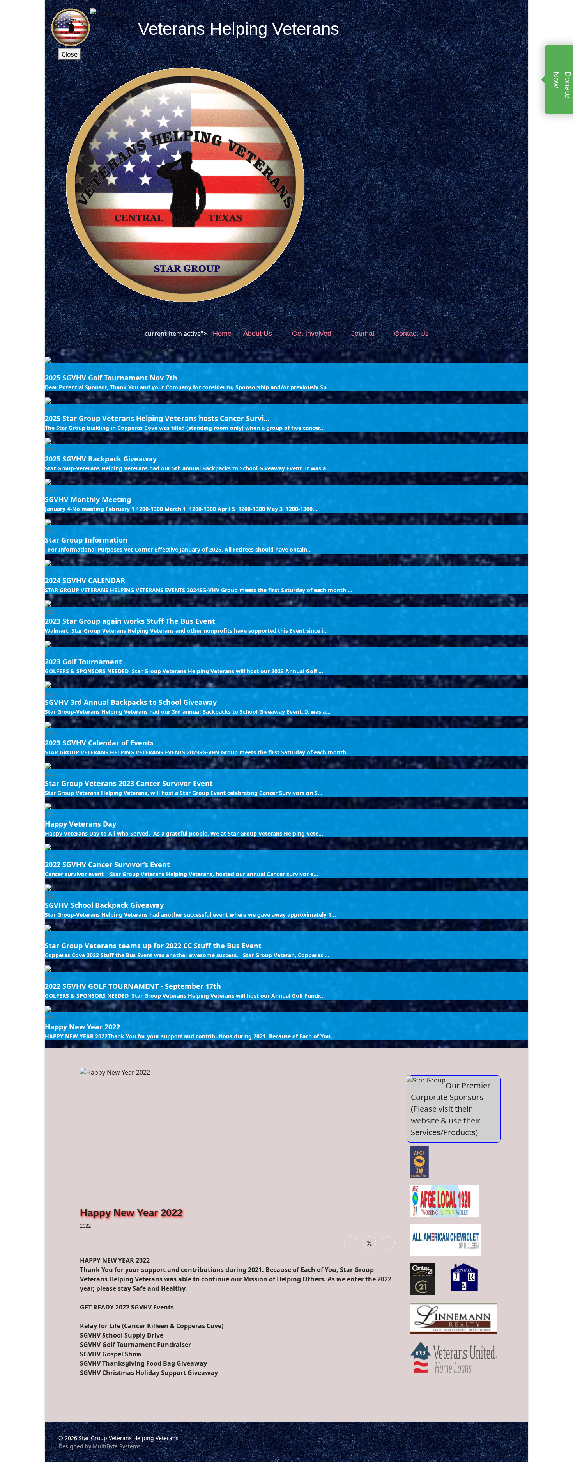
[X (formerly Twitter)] (369, 1242)
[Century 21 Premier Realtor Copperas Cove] (422, 1279)
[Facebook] (350, 1242)
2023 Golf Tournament (83, 661)
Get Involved (311, 333)
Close (70, 54)
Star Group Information (86, 540)
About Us (257, 333)
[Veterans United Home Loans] (453, 1357)
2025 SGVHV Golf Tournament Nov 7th (111, 377)
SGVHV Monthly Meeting (88, 499)
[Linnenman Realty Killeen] (453, 1318)
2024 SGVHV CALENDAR (85, 580)
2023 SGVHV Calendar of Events (99, 742)
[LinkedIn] (388, 1242)
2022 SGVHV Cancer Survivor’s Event (107, 864)
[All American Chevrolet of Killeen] (445, 1240)
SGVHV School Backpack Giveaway (104, 905)
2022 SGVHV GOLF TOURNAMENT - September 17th (133, 986)
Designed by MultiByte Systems (99, 1446)
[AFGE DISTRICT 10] (419, 1162)
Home (222, 333)
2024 (49, 449)
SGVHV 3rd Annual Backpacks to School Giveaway (131, 702)
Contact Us (411, 333)
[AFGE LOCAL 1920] (444, 1201)
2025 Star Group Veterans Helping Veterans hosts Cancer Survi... (157, 418)
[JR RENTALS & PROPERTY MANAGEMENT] (465, 1279)
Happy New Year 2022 (82, 1026)
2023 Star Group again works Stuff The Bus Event (130, 621)
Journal (362, 333)
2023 (49, 612)
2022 (49, 815)
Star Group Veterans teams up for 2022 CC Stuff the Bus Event (153, 945)
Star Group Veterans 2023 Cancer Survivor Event (129, 783)
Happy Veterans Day (80, 824)
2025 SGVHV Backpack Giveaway (101, 458)
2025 (49, 368)
